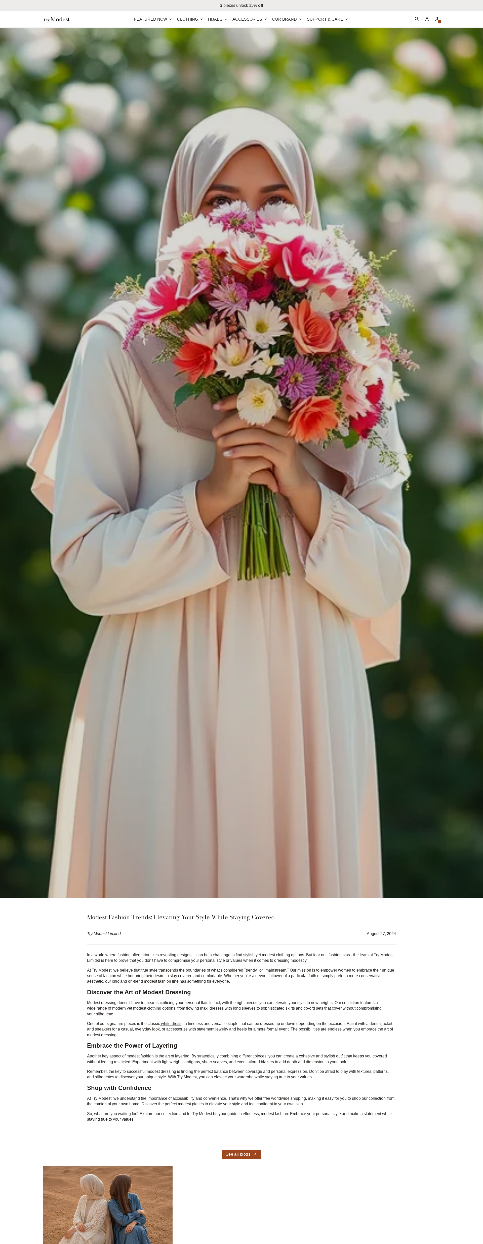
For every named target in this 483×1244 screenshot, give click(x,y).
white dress (170, 1023)
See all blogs (241, 1154)
